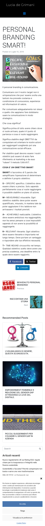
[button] (41, 478)
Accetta (22, 504)
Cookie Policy (21, 523)
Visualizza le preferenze (22, 518)
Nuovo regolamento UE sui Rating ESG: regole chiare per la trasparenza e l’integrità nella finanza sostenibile (21, 462)
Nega (22, 511)
